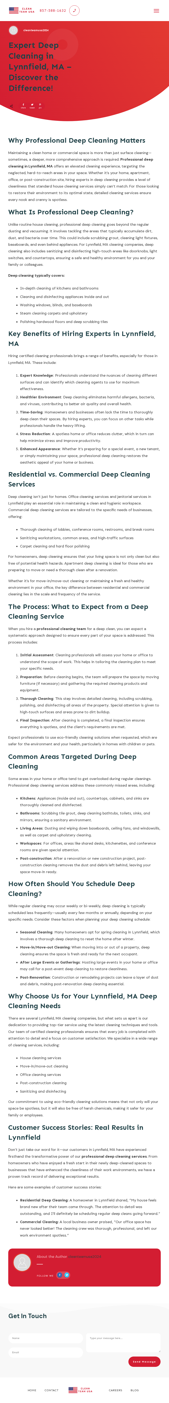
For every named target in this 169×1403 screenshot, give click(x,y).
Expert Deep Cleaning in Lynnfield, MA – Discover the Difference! (40, 66)
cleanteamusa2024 (84, 1256)
